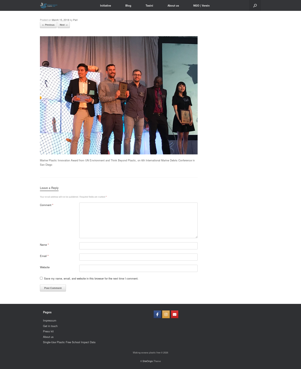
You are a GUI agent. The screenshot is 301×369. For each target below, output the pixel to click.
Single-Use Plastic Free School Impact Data (69, 342)
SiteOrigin (148, 361)
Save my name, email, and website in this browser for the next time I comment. (91, 278)
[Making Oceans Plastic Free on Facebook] (157, 314)
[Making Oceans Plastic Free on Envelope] (175, 314)
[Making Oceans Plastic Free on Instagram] (166, 314)
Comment (46, 205)
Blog (128, 5)
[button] (255, 5)
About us (173, 5)
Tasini (149, 5)
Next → (64, 24)
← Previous (48, 24)
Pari (75, 20)
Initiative (105, 5)
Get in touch (50, 326)
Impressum (49, 320)
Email (44, 256)
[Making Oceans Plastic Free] (49, 5)
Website (45, 267)
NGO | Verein (201, 5)
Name (44, 245)
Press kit (48, 331)
